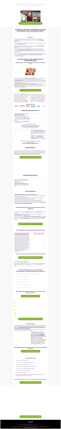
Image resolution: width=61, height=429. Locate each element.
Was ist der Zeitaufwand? (21, 372)
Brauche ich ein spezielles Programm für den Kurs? (26, 366)
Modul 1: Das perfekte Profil (21, 276)
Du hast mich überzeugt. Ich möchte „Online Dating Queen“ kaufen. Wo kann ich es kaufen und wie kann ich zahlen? (29, 375)
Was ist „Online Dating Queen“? (22, 360)
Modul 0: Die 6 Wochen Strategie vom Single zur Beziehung (28, 273)
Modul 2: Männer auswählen (22, 279)
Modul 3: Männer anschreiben (22, 281)
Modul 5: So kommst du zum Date (23, 287)
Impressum (26, 425)
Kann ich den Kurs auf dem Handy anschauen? (25, 368)
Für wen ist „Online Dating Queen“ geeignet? (25, 362)
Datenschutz (31, 425)
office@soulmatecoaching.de (36, 424)
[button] (30, 274)
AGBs (36, 425)
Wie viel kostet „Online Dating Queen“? (23, 364)
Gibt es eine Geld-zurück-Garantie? (23, 370)
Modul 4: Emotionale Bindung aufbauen (24, 284)
